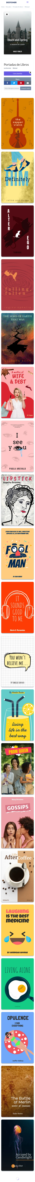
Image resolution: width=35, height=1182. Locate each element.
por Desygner (7, 68)
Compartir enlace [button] (25, 88)
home (2, 7)
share (17, 79)
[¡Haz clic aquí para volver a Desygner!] (11, 3)
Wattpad (27, 7)
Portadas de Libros (18, 7)
